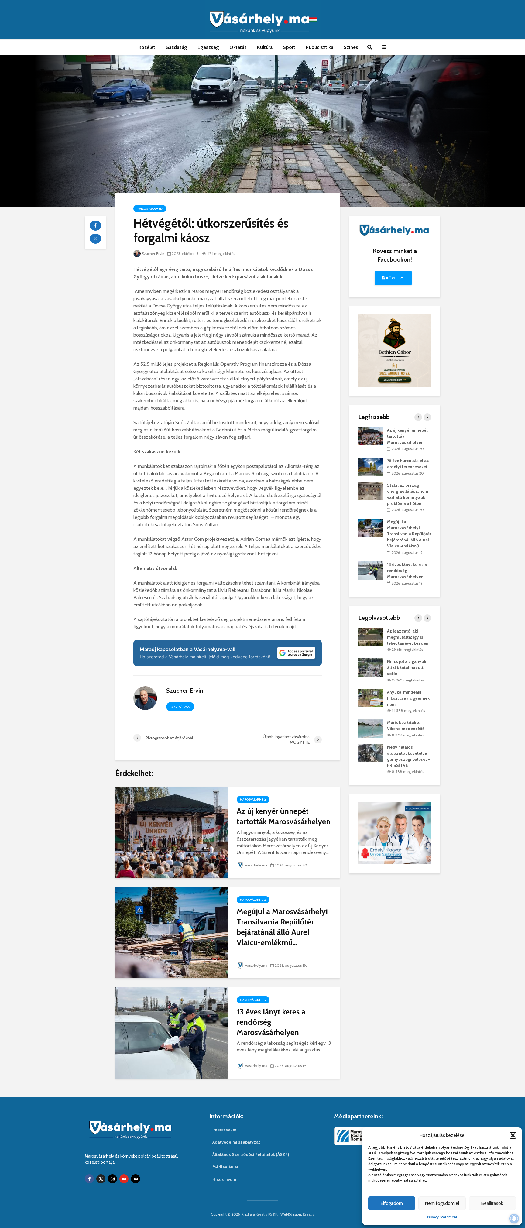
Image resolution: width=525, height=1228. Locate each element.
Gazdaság (176, 47)
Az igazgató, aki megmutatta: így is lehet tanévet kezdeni (408, 637)
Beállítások (492, 1203)
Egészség (208, 47)
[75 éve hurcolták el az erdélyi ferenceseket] (370, 466)
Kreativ (308, 1214)
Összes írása (180, 707)
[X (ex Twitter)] (100, 1178)
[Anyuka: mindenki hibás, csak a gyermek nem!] (370, 697)
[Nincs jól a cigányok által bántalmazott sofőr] (370, 667)
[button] (513, 1135)
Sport (289, 47)
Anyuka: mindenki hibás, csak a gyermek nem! (408, 698)
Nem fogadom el (442, 1203)
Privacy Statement (442, 1217)
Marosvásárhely (150, 209)
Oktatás (238, 47)
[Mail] (135, 1178)
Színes (351, 47)
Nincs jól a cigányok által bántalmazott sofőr (406, 667)
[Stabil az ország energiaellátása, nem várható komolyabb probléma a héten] (370, 490)
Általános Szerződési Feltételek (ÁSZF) (250, 1154)
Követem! (394, 278)
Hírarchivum (224, 1179)
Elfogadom (392, 1203)
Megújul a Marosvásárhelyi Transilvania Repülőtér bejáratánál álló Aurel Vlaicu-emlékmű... (282, 927)
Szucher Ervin (153, 253)
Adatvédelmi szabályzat (236, 1142)
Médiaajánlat (225, 1167)
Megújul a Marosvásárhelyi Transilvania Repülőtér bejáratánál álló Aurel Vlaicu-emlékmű (409, 534)
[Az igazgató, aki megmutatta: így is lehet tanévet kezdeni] (370, 636)
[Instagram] (112, 1178)
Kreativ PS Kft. (267, 1214)
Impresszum (224, 1129)
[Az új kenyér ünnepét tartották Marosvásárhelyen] (171, 832)
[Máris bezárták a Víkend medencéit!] (370, 728)
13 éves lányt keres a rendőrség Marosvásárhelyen (271, 1022)
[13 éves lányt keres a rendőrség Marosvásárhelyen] (171, 1032)
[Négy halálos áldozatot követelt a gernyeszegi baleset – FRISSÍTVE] (370, 752)
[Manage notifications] (514, 1218)
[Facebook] (89, 1178)
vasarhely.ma (256, 865)
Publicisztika (319, 47)
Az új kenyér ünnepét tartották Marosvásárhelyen (284, 816)
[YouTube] (124, 1178)
